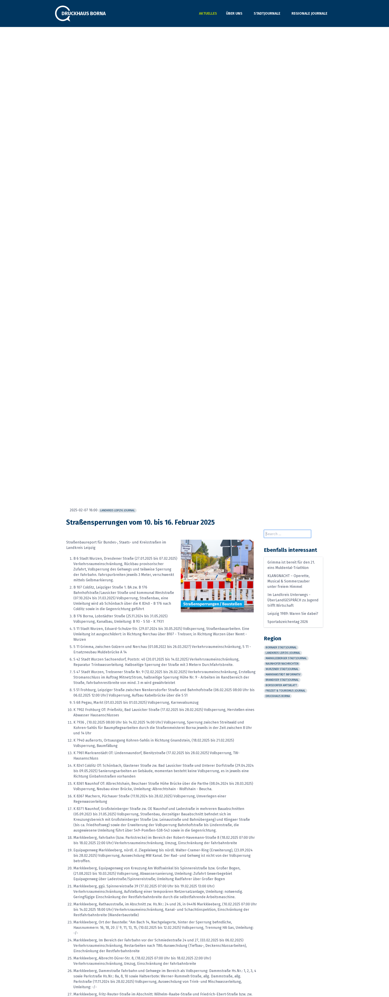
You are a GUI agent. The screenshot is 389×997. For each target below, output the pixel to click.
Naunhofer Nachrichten (282, 663)
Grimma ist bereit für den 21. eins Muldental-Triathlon (291, 565)
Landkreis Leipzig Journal (117, 510)
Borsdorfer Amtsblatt (281, 685)
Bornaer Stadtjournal (281, 647)
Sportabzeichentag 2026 (287, 622)
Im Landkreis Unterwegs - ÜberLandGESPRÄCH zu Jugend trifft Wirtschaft (293, 600)
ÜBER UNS (234, 13)
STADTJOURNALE (267, 13)
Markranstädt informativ (283, 674)
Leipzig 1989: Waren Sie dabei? (292, 613)
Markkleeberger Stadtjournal (286, 658)
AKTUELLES (208, 13)
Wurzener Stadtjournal (282, 669)
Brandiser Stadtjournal (282, 679)
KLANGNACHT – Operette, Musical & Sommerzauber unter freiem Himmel (288, 581)
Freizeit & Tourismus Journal (285, 690)
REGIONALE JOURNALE (309, 13)
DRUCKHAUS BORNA (278, 696)
